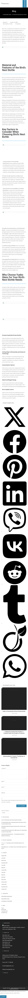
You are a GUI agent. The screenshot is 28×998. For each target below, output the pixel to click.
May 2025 (3, 867)
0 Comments (18, 23)
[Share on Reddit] (15, 584)
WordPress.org (4, 912)
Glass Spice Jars (6, 935)
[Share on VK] (15, 559)
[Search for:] (26, 3)
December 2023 (4, 886)
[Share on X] (15, 428)
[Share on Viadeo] (15, 651)
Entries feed (3, 909)
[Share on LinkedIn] (15, 506)
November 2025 (4, 862)
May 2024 (3, 874)
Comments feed (4, 911)
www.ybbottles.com (10, 969)
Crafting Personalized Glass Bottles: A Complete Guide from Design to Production (14, 732)
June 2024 (3, 872)
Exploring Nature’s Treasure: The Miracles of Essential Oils (14, 757)
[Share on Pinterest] (15, 478)
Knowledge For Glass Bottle (6, 901)
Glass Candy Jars (6, 947)
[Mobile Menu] (24, 3)
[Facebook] (3, 977)
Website (3, 792)
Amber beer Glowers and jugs (8, 938)
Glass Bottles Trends (7, 23)
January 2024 (3, 884)
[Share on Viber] (15, 531)
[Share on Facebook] (15, 453)
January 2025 (3, 870)
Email (3, 787)
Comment (3, 768)
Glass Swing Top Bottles (7, 936)
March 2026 (3, 860)
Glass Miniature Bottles (7, 945)
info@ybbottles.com (9, 965)
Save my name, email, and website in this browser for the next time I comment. (13, 801)
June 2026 (3, 858)
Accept (3, 996)
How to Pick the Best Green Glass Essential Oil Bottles (11, 819)
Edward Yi (5, 22)
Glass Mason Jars (6, 942)
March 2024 (3, 879)
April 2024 (3, 877)
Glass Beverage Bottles (7, 940)
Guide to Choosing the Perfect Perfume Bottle (14, 711)
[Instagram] (3, 978)
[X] (3, 975)
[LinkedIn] (3, 980)
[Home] (1, 14)
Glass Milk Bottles (6, 944)
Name (3, 781)
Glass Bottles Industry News (6, 896)
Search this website (5, 810)
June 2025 (3, 865)
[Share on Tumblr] (15, 623)
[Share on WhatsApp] (15, 679)
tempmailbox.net (4, 846)
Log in (2, 908)
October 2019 (4, 889)
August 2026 (3, 855)
